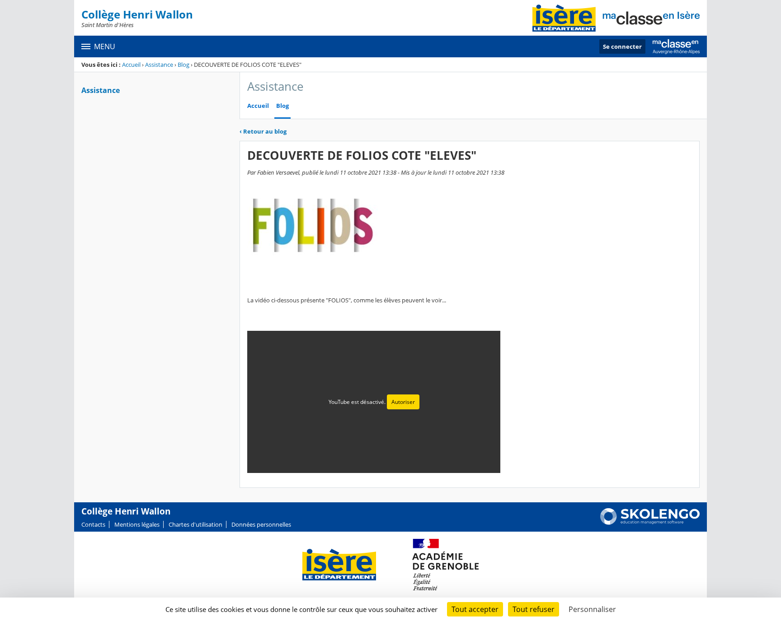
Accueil (131, 64)
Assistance (159, 64)
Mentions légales (137, 524)
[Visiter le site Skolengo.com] (650, 523)
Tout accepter (475, 609)
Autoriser (403, 402)
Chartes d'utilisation (195, 524)
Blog (183, 64)
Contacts (93, 524)
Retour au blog (263, 131)
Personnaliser (592, 609)
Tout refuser (534, 609)
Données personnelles (261, 524)
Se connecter (622, 46)
